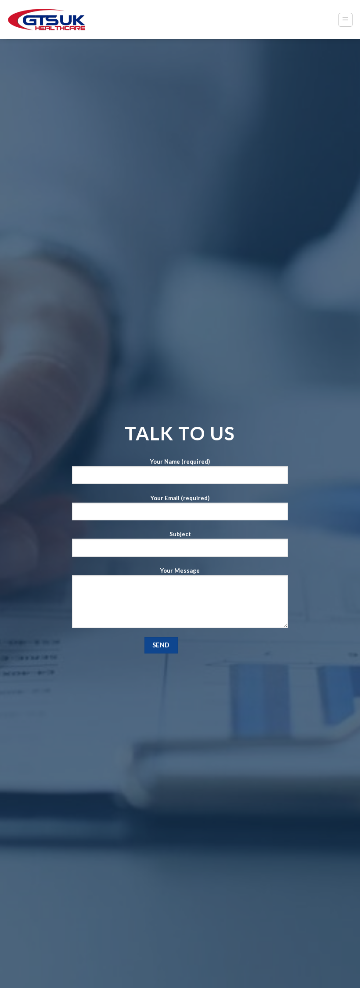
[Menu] (345, 20)
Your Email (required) (180, 497)
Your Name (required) (180, 461)
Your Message (180, 570)
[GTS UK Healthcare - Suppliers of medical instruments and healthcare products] (46, 19)
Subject (180, 534)
